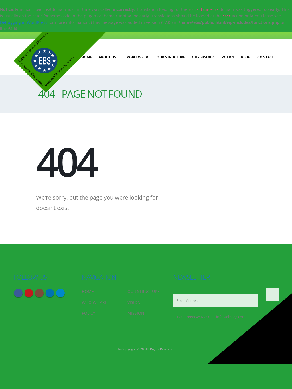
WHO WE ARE (94, 302)
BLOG (246, 57)
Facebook (18, 293)
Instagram (39, 293)
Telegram (60, 293)
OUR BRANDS (203, 57)
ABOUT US (107, 57)
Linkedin (50, 293)
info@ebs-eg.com (231, 316)
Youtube (29, 293)
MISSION (135, 313)
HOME (88, 291)
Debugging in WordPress (23, 22)
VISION (134, 302)
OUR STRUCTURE (171, 57)
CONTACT (265, 57)
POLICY (228, 57)
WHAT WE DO (138, 57)
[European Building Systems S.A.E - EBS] (59, 62)
